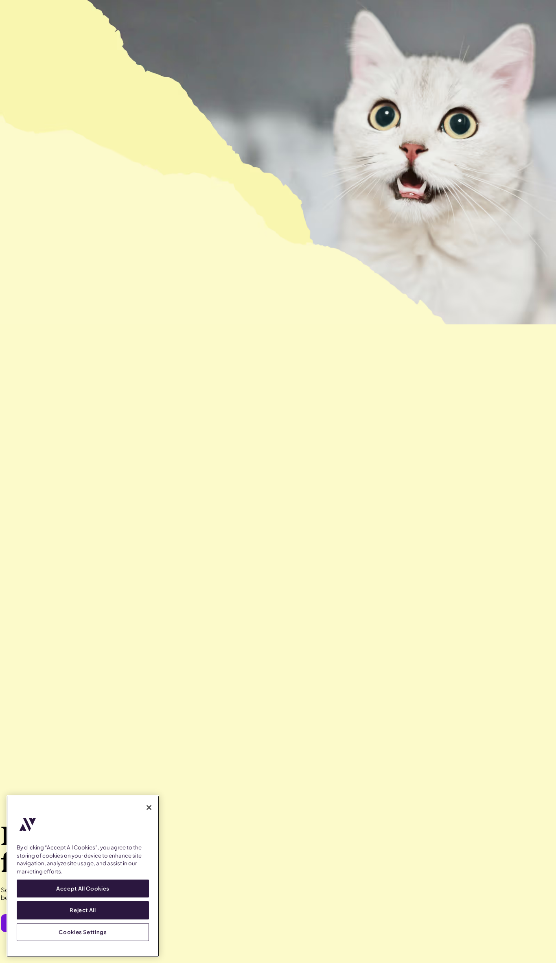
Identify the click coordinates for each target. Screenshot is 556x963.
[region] (83, 876)
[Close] (149, 807)
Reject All (83, 909)
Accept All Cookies (82, 888)
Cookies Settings (83, 931)
